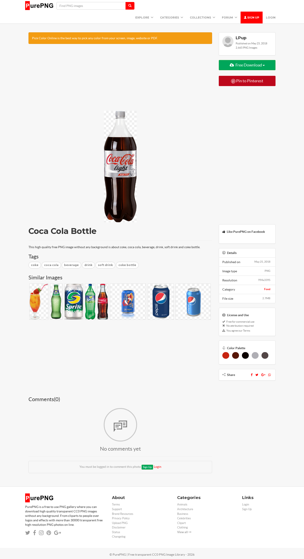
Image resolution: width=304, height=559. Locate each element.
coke (35, 265)
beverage (71, 265)
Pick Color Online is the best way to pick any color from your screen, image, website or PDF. (95, 38)
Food (267, 289)
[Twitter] (256, 375)
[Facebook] (252, 375)
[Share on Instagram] (41, 533)
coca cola (51, 265)
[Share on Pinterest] (49, 533)
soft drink (105, 265)
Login (271, 17)
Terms (116, 504)
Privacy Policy (121, 518)
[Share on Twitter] (27, 533)
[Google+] (263, 375)
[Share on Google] (57, 533)
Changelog (119, 536)
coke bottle (127, 265)
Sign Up (253, 17)
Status (116, 532)
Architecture (185, 509)
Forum (228, 17)
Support (117, 509)
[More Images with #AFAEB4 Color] (255, 355)
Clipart (181, 523)
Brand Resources (122, 514)
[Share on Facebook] (34, 533)
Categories (170, 17)
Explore (142, 17)
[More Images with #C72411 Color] (225, 355)
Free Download (249, 65)
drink (88, 265)
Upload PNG (120, 523)
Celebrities (184, 518)
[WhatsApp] (269, 375)
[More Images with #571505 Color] (235, 355)
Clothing (182, 527)
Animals (182, 504)
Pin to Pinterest (249, 80)
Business (182, 514)
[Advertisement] (120, 79)
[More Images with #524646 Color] (264, 355)
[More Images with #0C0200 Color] (245, 355)
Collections (201, 17)
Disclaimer (119, 527)
